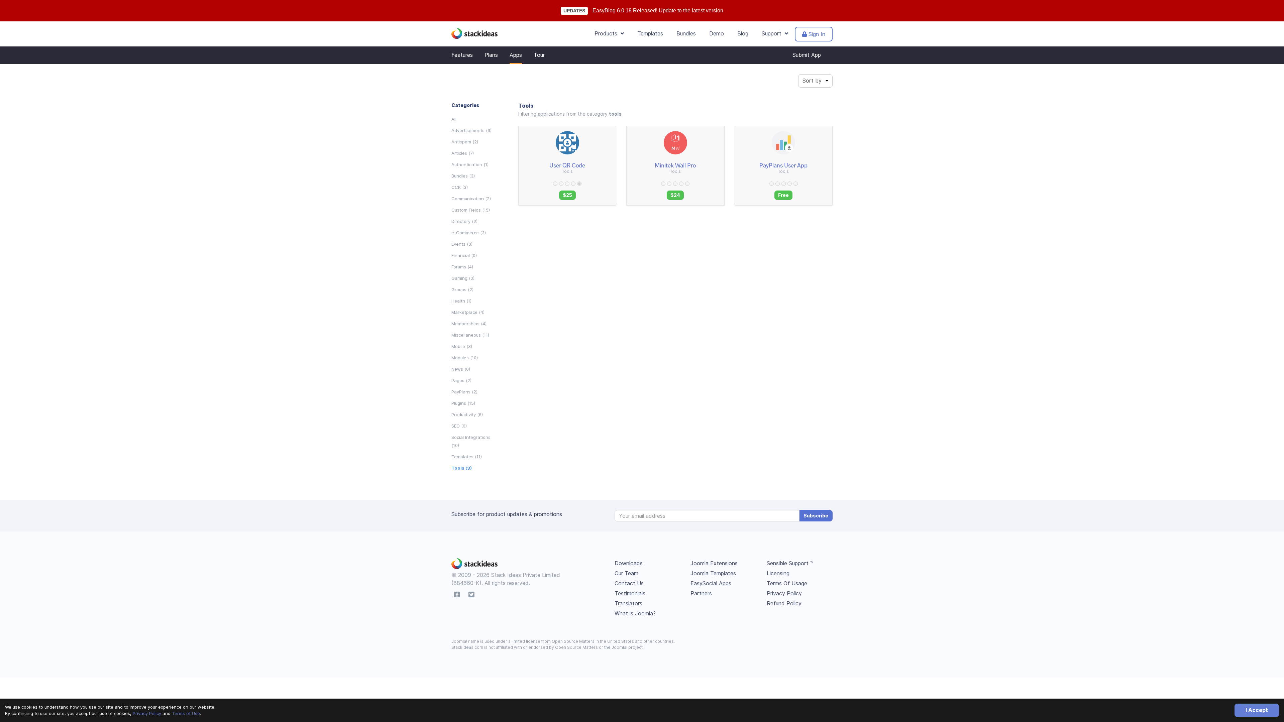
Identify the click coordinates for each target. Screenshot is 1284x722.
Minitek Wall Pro (675, 165)
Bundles (686, 33)
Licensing (778, 573)
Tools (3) (461, 468)
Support (773, 33)
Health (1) (461, 301)
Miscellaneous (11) (470, 335)
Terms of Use (186, 713)
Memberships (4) (469, 323)
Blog (742, 33)
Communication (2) (471, 198)
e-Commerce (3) (468, 232)
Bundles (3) (463, 175)
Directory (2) (464, 221)
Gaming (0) (462, 278)
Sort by (812, 80)
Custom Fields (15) (470, 210)
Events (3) (461, 244)
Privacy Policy (147, 713)
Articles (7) (462, 153)
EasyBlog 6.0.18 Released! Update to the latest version (658, 10)
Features (462, 54)
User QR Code (567, 165)
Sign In (816, 34)
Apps (516, 54)
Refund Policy (784, 603)
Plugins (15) (463, 403)
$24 (675, 195)
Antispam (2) (464, 141)
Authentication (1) (470, 164)
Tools (567, 171)
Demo (716, 33)
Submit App (806, 54)
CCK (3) (459, 187)
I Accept (1257, 710)
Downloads (629, 563)
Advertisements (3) (471, 130)
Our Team (626, 573)
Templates (650, 33)
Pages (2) (461, 380)
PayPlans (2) (464, 391)
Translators (628, 603)
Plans (491, 54)
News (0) (460, 369)
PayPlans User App (783, 165)
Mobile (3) (461, 346)
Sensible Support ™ (790, 563)
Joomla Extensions (714, 563)
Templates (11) (466, 456)
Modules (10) (464, 357)
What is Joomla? (635, 613)
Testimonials (630, 593)
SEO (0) (459, 426)
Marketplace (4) (468, 312)
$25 (567, 195)
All (453, 119)
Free (783, 195)
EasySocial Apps (710, 583)
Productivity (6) (467, 414)
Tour (539, 54)
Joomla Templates (713, 573)
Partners (701, 593)
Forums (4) (462, 266)
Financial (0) (464, 255)
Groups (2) (462, 289)
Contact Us (629, 583)
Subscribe (816, 515)
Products (608, 33)
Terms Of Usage (787, 583)
